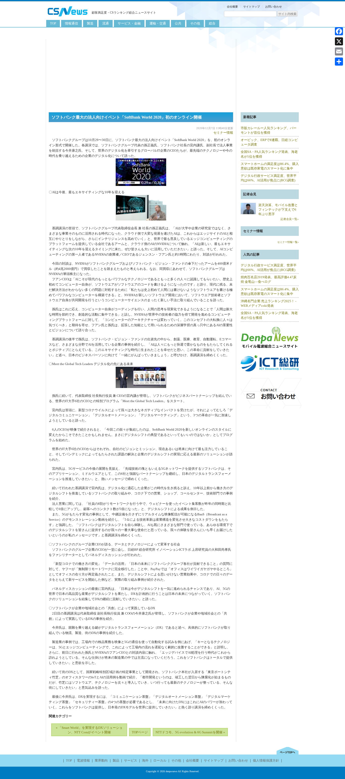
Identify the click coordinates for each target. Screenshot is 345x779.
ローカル (159, 760)
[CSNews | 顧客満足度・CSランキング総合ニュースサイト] (67, 17)
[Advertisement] (172, 74)
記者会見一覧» (290, 218)
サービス (130, 760)
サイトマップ (251, 6)
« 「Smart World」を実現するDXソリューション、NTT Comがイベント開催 (89, 730)
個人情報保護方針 (266, 760)
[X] (339, 41)
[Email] (339, 51)
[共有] (339, 62)
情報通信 (71, 23)
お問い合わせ (273, 6)
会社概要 (232, 6)
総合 (212, 23)
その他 (195, 23)
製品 (116, 760)
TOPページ (140, 732)
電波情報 (83, 760)
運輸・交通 (158, 23)
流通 (105, 23)
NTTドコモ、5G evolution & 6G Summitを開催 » (190, 732)
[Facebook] (339, 31)
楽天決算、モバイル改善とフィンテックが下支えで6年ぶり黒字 (278, 209)
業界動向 (101, 760)
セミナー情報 (223, 132)
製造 (90, 23)
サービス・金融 (129, 23)
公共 (178, 23)
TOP (53, 23)
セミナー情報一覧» (288, 242)
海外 (145, 760)
